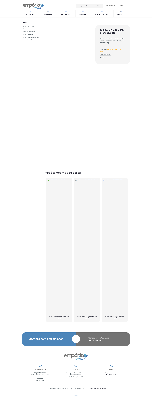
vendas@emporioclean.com (111, 373)
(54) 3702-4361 (111, 375)
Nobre (107, 57)
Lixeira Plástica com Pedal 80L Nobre (59, 317)
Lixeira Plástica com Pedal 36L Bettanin (114, 317)
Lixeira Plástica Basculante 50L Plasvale (87, 317)
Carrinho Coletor (112, 49)
